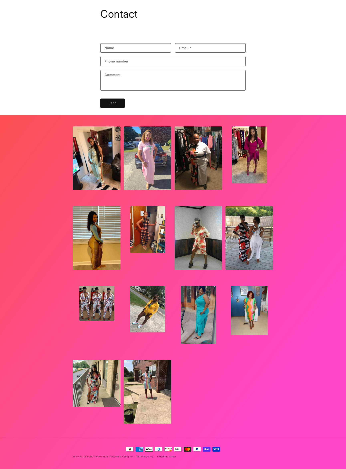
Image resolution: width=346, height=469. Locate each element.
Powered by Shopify (121, 456)
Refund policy (145, 456)
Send (113, 103)
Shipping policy (166, 456)
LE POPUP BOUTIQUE (95, 456)
